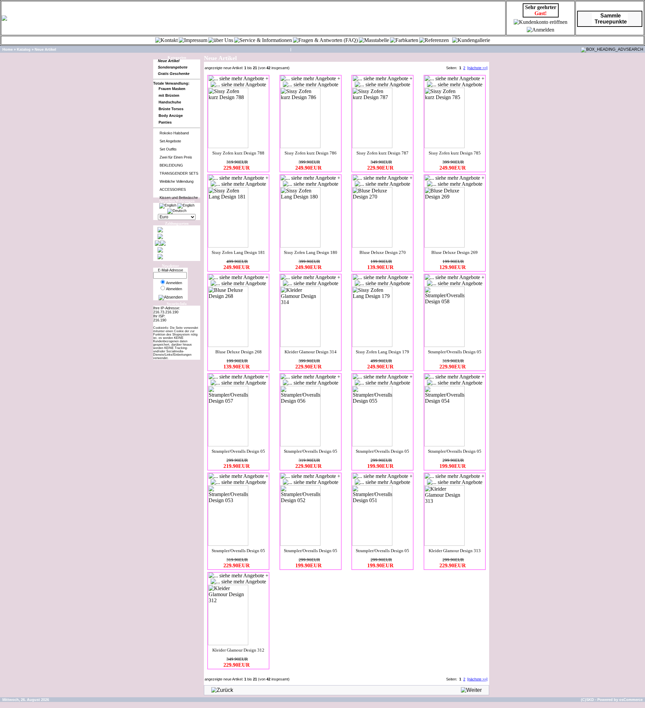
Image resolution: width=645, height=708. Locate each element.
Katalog (24, 49)
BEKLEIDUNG (171, 165)
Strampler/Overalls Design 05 (454, 351)
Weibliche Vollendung (177, 181)
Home (7, 49)
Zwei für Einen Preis (176, 157)
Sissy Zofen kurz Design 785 (455, 153)
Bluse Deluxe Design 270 (382, 252)
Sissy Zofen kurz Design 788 (238, 153)
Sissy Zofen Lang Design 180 (310, 252)
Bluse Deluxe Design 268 (238, 351)
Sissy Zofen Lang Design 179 (382, 351)
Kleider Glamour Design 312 (238, 650)
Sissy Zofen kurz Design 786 (311, 153)
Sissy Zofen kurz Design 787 (382, 153)
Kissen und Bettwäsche (179, 197)
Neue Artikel (45, 49)
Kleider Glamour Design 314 (311, 351)
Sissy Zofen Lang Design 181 (238, 252)
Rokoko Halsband (174, 133)
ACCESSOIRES (173, 189)
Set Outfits (168, 149)
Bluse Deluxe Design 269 (454, 252)
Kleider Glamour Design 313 (455, 550)
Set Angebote (170, 141)
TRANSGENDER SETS (179, 173)
